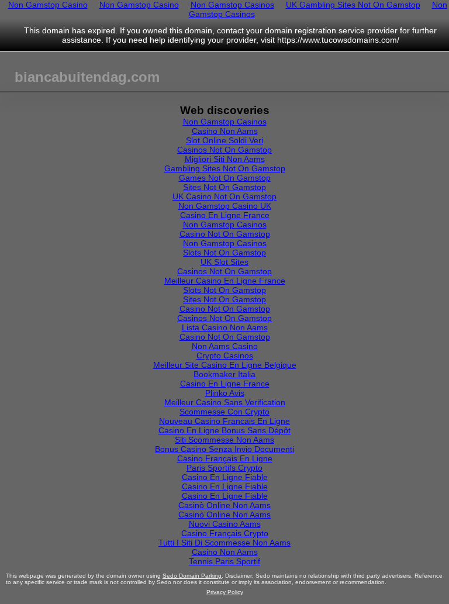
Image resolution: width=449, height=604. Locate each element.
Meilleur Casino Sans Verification (224, 402)
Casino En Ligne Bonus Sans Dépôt (224, 430)
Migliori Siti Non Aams (225, 159)
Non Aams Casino (225, 346)
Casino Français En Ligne (224, 458)
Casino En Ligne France (225, 215)
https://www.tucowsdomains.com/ (338, 39)
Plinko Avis (224, 393)
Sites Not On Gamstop (224, 187)
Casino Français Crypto (224, 533)
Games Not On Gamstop (225, 177)
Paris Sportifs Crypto (224, 467)
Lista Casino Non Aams (225, 327)
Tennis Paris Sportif (224, 561)
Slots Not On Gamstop (224, 252)
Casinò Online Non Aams (224, 505)
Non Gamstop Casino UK (224, 205)
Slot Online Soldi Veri (224, 140)
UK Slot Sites (224, 262)
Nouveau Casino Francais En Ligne (224, 421)
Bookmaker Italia (224, 374)
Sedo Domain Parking (192, 575)
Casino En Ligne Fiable (225, 477)
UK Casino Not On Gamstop (224, 196)
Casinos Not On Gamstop (224, 149)
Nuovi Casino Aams (225, 524)
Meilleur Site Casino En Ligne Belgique (224, 365)
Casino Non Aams (225, 131)
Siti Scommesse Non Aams (224, 439)
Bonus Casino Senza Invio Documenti (224, 449)
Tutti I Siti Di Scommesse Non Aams (224, 542)
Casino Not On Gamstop (224, 234)
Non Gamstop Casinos (225, 121)
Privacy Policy (224, 592)
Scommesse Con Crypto (224, 411)
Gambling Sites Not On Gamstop (224, 168)
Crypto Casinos (224, 355)
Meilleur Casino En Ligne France (224, 280)
